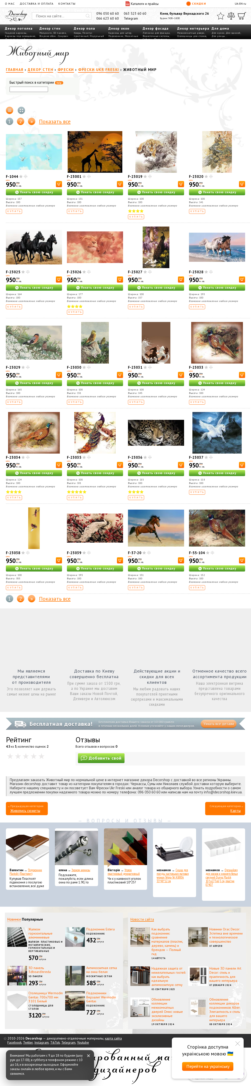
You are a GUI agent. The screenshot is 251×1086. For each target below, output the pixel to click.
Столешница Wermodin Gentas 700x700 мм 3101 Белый (45, 997)
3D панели (59, 32)
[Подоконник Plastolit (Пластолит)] (27, 848)
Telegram (131, 18)
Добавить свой (105, 758)
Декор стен (50, 28)
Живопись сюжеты (25, 810)
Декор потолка (19, 28)
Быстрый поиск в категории (36, 82)
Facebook (14, 1042)
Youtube (83, 1042)
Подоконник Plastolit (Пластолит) (26, 872)
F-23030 (74, 367)
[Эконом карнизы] (76, 848)
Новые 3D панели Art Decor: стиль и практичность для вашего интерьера (225, 974)
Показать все (55, 121)
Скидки (199, 3)
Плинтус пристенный (83, 34)
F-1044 (12, 176)
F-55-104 (197, 552)
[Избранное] (221, 16)
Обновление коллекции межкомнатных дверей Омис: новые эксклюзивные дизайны (167, 1009)
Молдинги (45, 32)
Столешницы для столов (191, 36)
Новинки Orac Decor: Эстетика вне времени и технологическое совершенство (226, 935)
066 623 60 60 (107, 18)
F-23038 (13, 552)
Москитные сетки (99, 976)
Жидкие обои (47, 36)
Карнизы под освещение (20, 36)
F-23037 (196, 457)
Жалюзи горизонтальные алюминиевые (40, 933)
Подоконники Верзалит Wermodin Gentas (101, 997)
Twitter (28, 1042)
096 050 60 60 (107, 13)
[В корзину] (59, 184)
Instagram (41, 1042)
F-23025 (13, 272)
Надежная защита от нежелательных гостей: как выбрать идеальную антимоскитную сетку (168, 976)
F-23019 (135, 176)
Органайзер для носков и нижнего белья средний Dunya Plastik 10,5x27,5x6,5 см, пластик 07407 (222, 877)
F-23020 (196, 176)
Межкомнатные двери (190, 32)
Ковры (77, 32)
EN (241, 3)
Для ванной (233, 32)
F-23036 (135, 457)
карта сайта (113, 1038)
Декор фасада (156, 28)
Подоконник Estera (100, 929)
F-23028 (196, 272)
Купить (14, 211)
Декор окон (118, 28)
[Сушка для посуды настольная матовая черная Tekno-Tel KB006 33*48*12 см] (174, 848)
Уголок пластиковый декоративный (124, 872)
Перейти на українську (207, 1066)
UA (236, 3)
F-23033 (196, 367)
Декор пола (84, 28)
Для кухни (218, 32)
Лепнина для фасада (156, 32)
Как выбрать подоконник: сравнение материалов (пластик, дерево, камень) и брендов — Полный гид (167, 941)
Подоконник (116, 36)
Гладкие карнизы (15, 32)
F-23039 (74, 552)
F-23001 (74, 176)
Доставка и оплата (36, 3)
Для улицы (218, 36)
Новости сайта (142, 919)
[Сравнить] (231, 16)
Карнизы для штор (119, 32)
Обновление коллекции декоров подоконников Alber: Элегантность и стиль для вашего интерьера (224, 1009)
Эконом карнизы (81, 870)
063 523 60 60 (135, 13)
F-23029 (13, 367)
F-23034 (13, 457)
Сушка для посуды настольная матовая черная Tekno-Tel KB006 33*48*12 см (173, 875)
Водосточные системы (156, 36)
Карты (235, 810)
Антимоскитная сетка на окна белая (101, 970)
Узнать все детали (218, 723)
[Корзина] (242, 16)
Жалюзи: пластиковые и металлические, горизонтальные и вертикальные (45, 946)
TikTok (55, 1042)
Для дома (220, 28)
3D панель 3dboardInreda (39, 970)
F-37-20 (134, 552)
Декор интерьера (193, 28)
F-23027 (135, 272)
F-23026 (74, 272)
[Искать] (88, 16)
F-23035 (74, 457)
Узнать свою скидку (36, 192)
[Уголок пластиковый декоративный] (125, 848)
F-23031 (135, 367)
